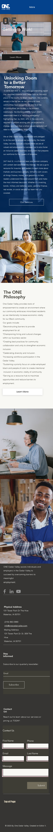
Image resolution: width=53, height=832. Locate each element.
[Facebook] (4, 591)
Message (7, 766)
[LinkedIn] (11, 591)
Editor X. (42, 826)
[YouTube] (18, 591)
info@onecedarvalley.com (15, 625)
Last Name (32, 753)
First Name (8, 741)
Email (5, 753)
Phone (30, 741)
